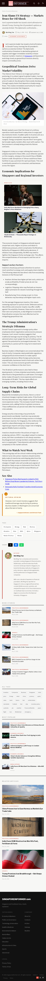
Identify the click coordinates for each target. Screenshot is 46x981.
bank (11, 700)
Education (5, 942)
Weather (27, 931)
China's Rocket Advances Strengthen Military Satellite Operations (25, 757)
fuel (21, 704)
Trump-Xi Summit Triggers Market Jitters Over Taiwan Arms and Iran (27, 673)
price (4, 696)
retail (17, 696)
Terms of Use (6, 967)
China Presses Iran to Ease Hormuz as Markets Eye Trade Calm (27, 611)
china (24, 696)
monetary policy (35, 704)
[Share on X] (10, 545)
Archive (27, 923)
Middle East (18, 712)
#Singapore (37, 531)
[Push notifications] (39, 3)
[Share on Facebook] (16, 545)
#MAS (21, 531)
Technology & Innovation (10, 923)
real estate (6, 704)
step (27, 704)
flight (4, 712)
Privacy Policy (6, 963)
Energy (11, 696)
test (24, 700)
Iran (11, 712)
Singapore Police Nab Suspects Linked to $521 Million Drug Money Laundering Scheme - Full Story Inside (23, 481)
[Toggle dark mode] (43, 3)
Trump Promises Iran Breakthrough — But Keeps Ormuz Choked (27, 636)
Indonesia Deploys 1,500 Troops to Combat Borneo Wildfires (24, 747)
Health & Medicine (8, 927)
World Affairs (15, 764)
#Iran (14, 531)
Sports (4, 949)
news (4, 700)
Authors (35, 975)
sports (39, 696)
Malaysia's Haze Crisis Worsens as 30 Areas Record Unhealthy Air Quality (27, 726)
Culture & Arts (6, 938)
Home (3, 11)
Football (15, 704)
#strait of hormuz (9, 536)
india (39, 692)
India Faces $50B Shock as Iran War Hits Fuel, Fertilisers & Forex (26, 624)
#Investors (6, 531)
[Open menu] (3, 3)
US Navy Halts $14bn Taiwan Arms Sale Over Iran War (27, 648)
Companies (15, 692)
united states (31, 700)
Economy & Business (11, 11)
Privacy (5, 978)
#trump (19, 536)
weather (19, 708)
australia (5, 708)
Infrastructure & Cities (9, 945)
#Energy (17, 527)
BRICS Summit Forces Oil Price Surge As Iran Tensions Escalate (26, 660)
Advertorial (5, 953)
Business (23, 692)
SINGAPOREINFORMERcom (16, 899)
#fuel (24, 527)
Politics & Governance (18, 723)
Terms (11, 978)
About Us (27, 916)
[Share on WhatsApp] (21, 545)
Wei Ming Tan (10, 32)
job (12, 708)
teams (17, 700)
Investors (5, 692)
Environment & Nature (9, 931)
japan (39, 708)
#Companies (7, 527)
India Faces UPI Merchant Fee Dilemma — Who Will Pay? (27, 767)
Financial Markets (29, 708)
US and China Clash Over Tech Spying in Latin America (25, 736)
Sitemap (27, 927)
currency (31, 696)
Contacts (27, 920)
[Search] (34, 3)
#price (28, 531)
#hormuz (32, 527)
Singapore (28, 56)
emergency (28, 712)
